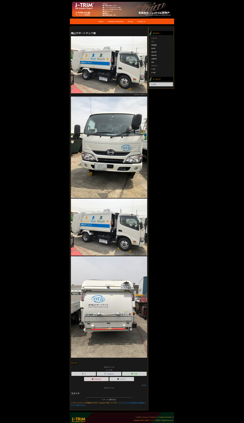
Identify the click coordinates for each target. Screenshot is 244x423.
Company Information (165, 417)
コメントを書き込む (109, 399)
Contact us (153, 417)
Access (145, 417)
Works (139, 417)
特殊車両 (75, 363)
